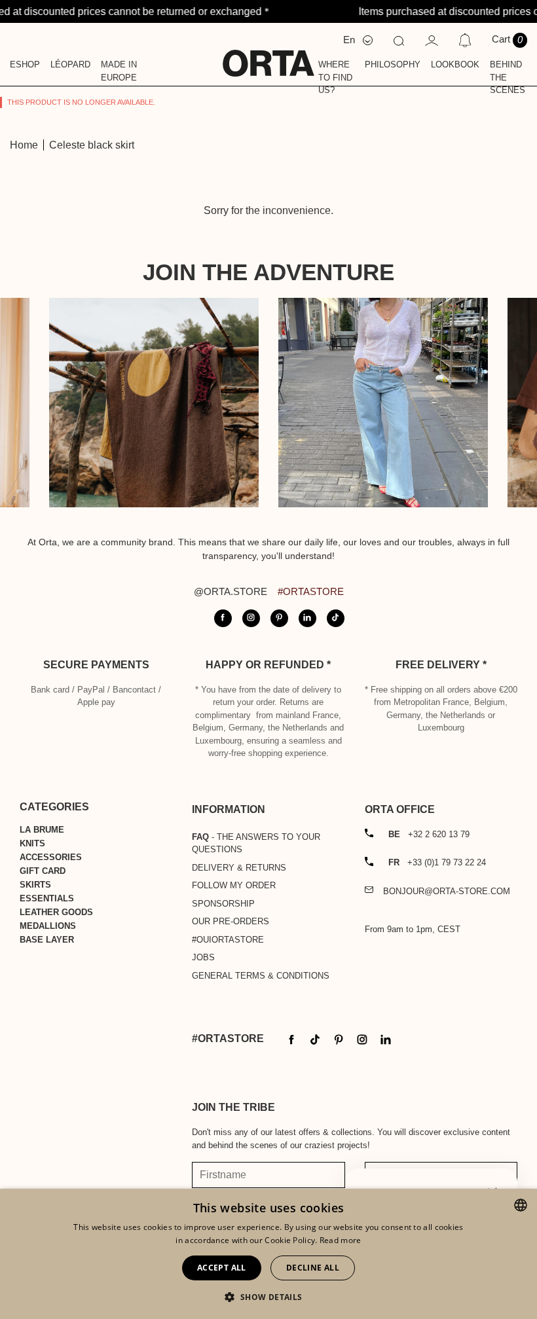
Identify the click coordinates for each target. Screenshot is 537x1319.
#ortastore (311, 591)
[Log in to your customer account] (431, 39)
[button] (268, 1296)
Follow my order (234, 885)
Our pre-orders (230, 921)
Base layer (47, 940)
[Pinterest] (338, 1038)
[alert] (268, 1254)
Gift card (42, 871)
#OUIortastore (228, 940)
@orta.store (230, 591)
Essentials (47, 898)
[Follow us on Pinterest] (279, 618)
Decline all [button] (312, 1267)
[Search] (399, 40)
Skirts (35, 885)
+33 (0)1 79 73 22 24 (437, 862)
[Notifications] (464, 40)
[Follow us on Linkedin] (307, 618)
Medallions (48, 926)
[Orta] (268, 54)
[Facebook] (291, 1038)
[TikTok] (315, 1038)
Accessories (51, 857)
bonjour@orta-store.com (446, 891)
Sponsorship (223, 904)
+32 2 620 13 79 (429, 834)
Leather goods (56, 912)
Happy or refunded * (268, 664)
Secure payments (96, 664)
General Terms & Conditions (260, 976)
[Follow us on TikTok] (335, 618)
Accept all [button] (221, 1267)
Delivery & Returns (239, 868)
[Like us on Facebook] (223, 618)
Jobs (203, 957)
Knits (32, 843)
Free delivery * (441, 664)
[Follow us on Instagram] (251, 618)
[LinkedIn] (385, 1038)
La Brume (42, 830)
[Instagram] (362, 1038)
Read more (340, 1240)
